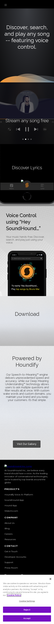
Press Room (11, 567)
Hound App (10, 505)
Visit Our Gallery (26, 444)
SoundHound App (14, 500)
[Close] (50, 579)
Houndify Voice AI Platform (18, 494)
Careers (8, 534)
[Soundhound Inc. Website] (18, 466)
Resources (10, 539)
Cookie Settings (27, 601)
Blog (7, 528)
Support (8, 562)
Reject (27, 610)
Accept (27, 618)
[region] (27, 599)
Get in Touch (11, 551)
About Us (9, 523)
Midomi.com (11, 511)
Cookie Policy (14, 595)
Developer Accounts (15, 557)
